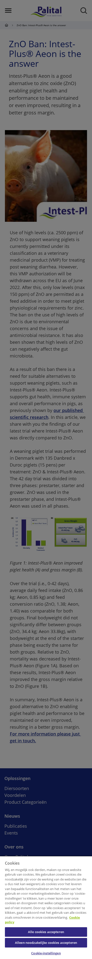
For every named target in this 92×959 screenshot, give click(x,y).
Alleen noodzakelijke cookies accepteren (46, 942)
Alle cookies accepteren (46, 932)
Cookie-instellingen (46, 953)
